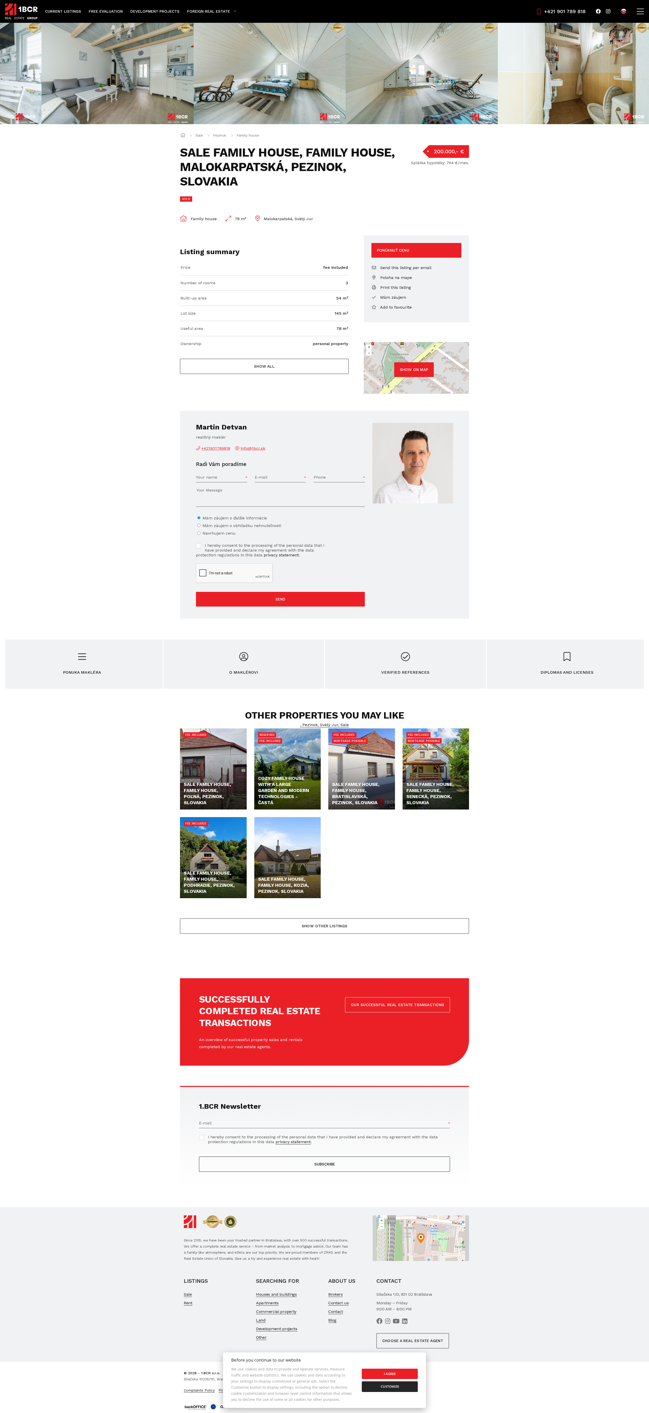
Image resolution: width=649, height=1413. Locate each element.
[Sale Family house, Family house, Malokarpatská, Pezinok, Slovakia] (76, 73)
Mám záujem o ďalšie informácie (235, 518)
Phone (320, 477)
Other (261, 1337)
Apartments (267, 1303)
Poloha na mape (395, 277)
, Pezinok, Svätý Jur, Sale (324, 724)
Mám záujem (392, 297)
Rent (188, 1303)
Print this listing (395, 287)
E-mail (261, 477)
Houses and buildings (276, 1294)
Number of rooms (198, 282)
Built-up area (194, 298)
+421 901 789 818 (565, 11)
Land (261, 1320)
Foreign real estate (208, 11)
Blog (332, 1320)
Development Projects (154, 11)
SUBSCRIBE (324, 1164)
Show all (264, 366)
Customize (390, 1386)
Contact (335, 1311)
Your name (206, 477)
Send (280, 599)
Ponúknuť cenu (393, 250)
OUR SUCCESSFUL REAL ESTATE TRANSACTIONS (397, 1005)
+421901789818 (215, 448)
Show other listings (324, 926)
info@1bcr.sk (253, 448)
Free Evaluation (106, 11)
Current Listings (63, 11)
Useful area (192, 328)
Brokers (335, 1294)
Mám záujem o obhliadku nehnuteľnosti (242, 525)
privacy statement (281, 555)
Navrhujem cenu (219, 533)
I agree (390, 1373)
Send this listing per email (405, 267)
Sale (199, 135)
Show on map (414, 369)
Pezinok (219, 135)
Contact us (338, 1303)
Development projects (276, 1328)
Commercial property (276, 1311)
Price (185, 267)
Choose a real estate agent (412, 1341)
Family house (248, 135)
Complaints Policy (199, 1390)
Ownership (191, 343)
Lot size (188, 313)
